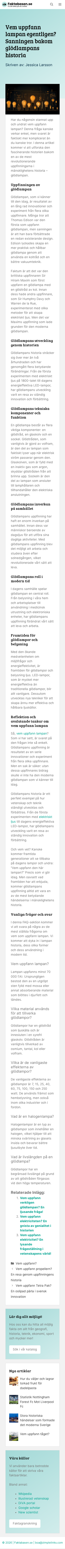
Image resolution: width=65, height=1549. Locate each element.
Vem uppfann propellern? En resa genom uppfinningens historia (32, 1274)
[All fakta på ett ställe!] (17, 4)
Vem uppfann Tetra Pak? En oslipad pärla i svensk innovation (31, 1291)
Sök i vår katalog (25, 1349)
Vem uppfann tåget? (34, 1434)
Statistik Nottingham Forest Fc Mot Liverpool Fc (37, 1401)
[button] (51, 4)
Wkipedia (25, 1494)
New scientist (28, 1512)
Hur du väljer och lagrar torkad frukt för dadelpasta (37, 1383)
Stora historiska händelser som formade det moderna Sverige (37, 1420)
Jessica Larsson (38, 65)
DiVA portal (26, 1503)
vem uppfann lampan (31, 733)
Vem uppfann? (26, 1263)
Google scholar (29, 1508)
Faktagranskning (25, 1523)
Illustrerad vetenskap (33, 1498)
